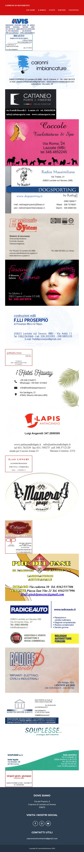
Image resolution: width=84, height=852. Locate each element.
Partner (62, 10)
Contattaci (74, 10)
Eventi (52, 10)
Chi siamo (30, 10)
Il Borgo (42, 10)
